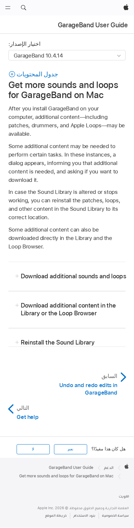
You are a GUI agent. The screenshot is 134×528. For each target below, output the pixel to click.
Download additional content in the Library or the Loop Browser (68, 309)
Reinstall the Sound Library (58, 342)
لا (33, 449)
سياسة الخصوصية (115, 515)
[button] (23, 8)
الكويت (124, 496)
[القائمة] (8, 8)
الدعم (109, 468)
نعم (70, 449)
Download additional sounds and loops (73, 276)
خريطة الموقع (56, 515)
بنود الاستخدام (84, 515)
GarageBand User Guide (93, 25)
